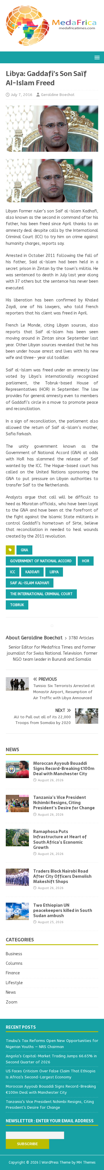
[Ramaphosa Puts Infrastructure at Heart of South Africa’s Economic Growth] (17, 843)
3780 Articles (81, 638)
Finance (13, 973)
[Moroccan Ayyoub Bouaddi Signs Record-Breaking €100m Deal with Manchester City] (17, 774)
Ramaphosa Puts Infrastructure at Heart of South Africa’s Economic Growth (60, 839)
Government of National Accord (41, 561)
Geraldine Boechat (58, 94)
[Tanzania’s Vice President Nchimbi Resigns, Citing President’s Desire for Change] (17, 808)
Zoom (11, 1002)
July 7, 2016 (21, 94)
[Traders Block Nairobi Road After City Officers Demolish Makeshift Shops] (17, 882)
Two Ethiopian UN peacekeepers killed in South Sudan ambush (62, 910)
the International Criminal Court (41, 594)
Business (14, 953)
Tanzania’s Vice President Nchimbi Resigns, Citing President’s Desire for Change (64, 802)
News (12, 749)
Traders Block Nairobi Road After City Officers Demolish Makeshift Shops (62, 876)
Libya (54, 572)
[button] (96, 57)
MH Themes (86, 1162)
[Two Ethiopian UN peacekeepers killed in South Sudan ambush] (17, 916)
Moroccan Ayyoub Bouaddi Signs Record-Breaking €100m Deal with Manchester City (63, 768)
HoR (85, 561)
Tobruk (17, 605)
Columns (14, 963)
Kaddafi (32, 572)
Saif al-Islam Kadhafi (29, 583)
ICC (12, 572)
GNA (24, 550)
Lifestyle (14, 982)
